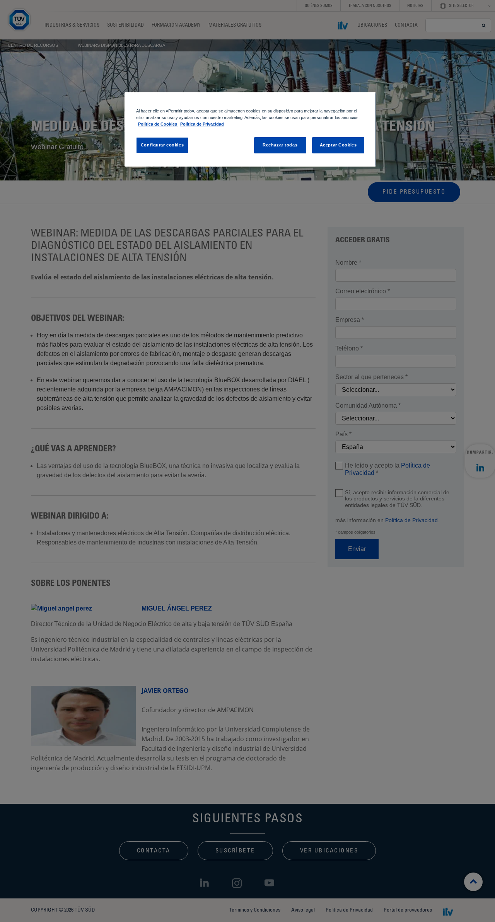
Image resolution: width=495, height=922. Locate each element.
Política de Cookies (158, 124)
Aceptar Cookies (338, 145)
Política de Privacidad (202, 124)
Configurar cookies (162, 145)
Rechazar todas (280, 145)
